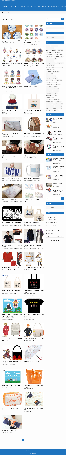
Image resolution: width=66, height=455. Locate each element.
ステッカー (49, 80)
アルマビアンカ (50, 63)
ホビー (48, 103)
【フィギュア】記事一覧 (52, 217)
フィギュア (50, 97)
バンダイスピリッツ (51, 95)
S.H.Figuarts (50, 52)
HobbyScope (7, 6)
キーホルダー (50, 67)
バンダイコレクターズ (51, 93)
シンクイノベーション (51, 78)
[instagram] (53, 240)
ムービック (50, 106)
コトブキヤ (49, 73)
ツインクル (57, 84)
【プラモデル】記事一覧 (52, 219)
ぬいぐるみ (49, 54)
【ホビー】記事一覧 (51, 225)
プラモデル (49, 101)
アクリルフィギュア (51, 58)
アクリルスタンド (58, 56)
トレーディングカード (51, 86)
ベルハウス (58, 101)
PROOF (60, 50)
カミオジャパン (50, 65)
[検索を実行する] (62, 19)
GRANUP (54, 45)
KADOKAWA (50, 48)
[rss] (56, 240)
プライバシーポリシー (36, 450)
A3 (48, 45)
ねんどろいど (58, 54)
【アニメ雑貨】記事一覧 (52, 222)
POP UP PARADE (51, 50)
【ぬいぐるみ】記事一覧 (52, 227)
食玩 (56, 110)
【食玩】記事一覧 (51, 233)
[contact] (58, 240)
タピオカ (49, 84)
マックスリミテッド (58, 103)
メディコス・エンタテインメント (54, 108)
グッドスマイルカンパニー (52, 71)
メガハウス (58, 106)
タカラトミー (58, 80)
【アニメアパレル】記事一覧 (53, 230)
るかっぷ (49, 56)
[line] (55, 240)
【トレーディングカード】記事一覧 (54, 236)
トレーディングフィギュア (52, 88)
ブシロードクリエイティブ (52, 99)
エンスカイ (60, 63)
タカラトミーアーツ (51, 82)
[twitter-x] (51, 240)
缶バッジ (49, 110)
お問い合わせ (28, 450)
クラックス (59, 67)
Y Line (57, 52)
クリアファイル (50, 69)
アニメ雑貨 (50, 60)
